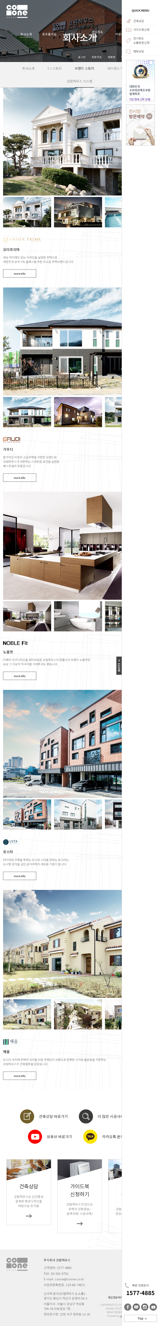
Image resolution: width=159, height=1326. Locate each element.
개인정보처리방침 (118, 1297)
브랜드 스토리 (84, 68)
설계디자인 (74, 34)
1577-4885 (140, 1293)
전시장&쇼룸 (97, 34)
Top (140, 1318)
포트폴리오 (49, 34)
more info (19, 273)
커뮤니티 (121, 34)
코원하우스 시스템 (79, 81)
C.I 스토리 (55, 68)
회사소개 (26, 34)
